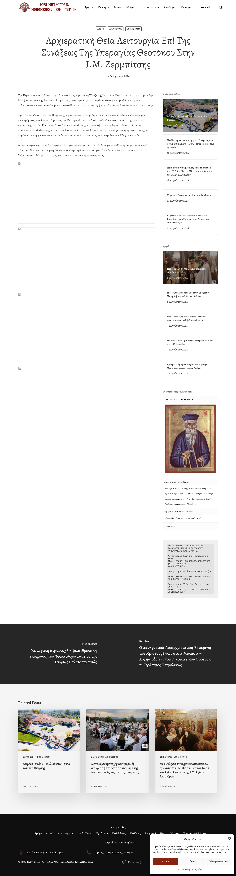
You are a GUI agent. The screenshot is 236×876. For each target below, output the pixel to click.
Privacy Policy (197, 869)
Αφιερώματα (65, 833)
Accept (165, 861)
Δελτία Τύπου (115, 28)
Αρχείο (100, 28)
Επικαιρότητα (133, 28)
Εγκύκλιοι (102, 833)
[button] (229, 839)
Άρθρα (38, 833)
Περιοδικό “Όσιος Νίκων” (120, 842)
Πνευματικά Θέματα (195, 833)
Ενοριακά (150, 833)
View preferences (219, 861)
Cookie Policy (185, 869)
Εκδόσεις (135, 833)
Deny (192, 861)
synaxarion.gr (170, 526)
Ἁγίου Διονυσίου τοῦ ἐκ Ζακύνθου (200, 499)
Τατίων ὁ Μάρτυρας (194, 494)
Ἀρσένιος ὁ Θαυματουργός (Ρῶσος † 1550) (181, 504)
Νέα (162, 833)
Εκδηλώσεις (119, 833)
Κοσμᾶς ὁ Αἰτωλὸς (172, 489)
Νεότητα (174, 833)
